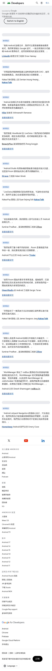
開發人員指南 (7, 580)
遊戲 (3, 487)
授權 (11, 653)
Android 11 (6, 565)
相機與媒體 (6, 498)
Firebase (5, 636)
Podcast (5, 477)
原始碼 (4, 465)
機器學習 (5, 491)
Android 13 (6, 558)
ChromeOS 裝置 (8, 524)
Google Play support (9, 609)
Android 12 (6, 562)
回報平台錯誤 (7, 601)
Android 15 (6, 550)
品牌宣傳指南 (20, 653)
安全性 (4, 461)
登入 (47, 3)
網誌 (3, 473)
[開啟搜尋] (37, 2)
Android (5, 453)
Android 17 (6, 542)
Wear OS (5, 520)
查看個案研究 (8, 117)
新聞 (3, 469)
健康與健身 (6, 495)
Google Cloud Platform (11, 640)
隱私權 (4, 502)
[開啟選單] (3, 3)
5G (3, 506)
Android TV (6, 532)
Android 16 (6, 546)
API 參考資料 (6, 583)
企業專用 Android (8, 457)
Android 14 (6, 554)
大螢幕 (4, 516)
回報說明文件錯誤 (8, 605)
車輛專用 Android (8, 528)
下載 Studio (6, 587)
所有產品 (5, 644)
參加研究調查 (7, 613)
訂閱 (38, 659)
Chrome (5, 633)
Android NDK (7, 591)
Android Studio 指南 (9, 576)
